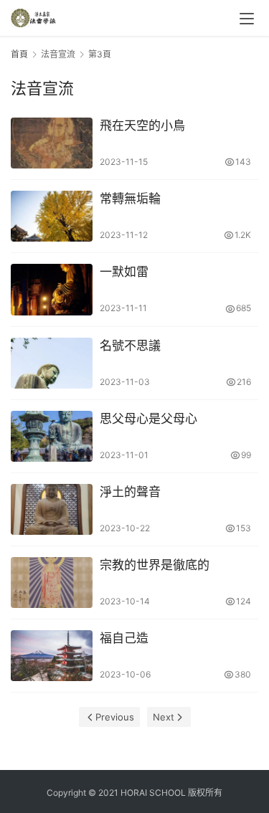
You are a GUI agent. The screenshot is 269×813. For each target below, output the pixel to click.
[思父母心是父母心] (52, 436)
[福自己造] (52, 655)
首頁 (19, 54)
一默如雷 (124, 272)
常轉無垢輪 (130, 198)
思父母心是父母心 (148, 419)
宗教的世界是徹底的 (154, 565)
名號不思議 (130, 345)
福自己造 (124, 638)
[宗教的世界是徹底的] (52, 582)
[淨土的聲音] (52, 509)
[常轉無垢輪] (52, 216)
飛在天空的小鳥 (142, 125)
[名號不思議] (52, 363)
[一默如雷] (52, 289)
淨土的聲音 (130, 492)
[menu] (247, 19)
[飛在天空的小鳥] (52, 143)
